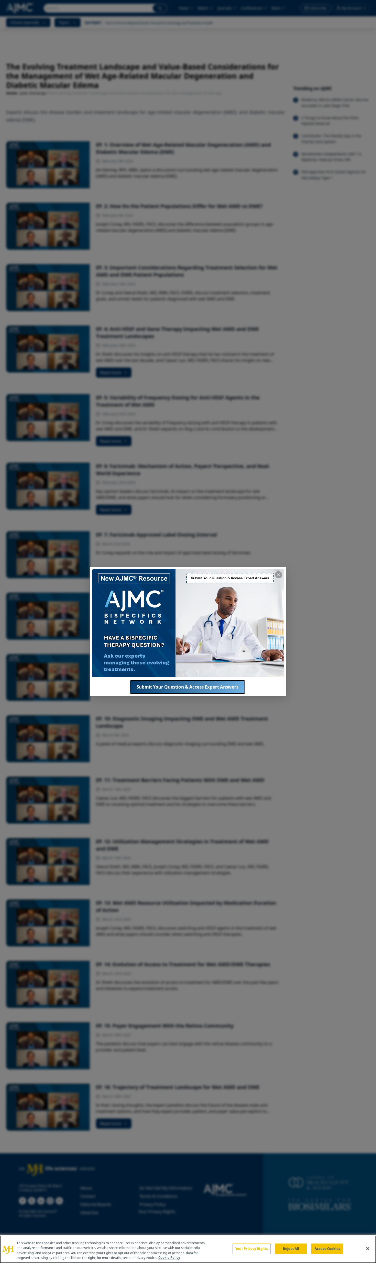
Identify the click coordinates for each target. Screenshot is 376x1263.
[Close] (367, 1248)
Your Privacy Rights (251, 1248)
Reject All (291, 1248)
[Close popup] (278, 574)
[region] (188, 1249)
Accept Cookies (327, 1248)
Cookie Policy (169, 1257)
